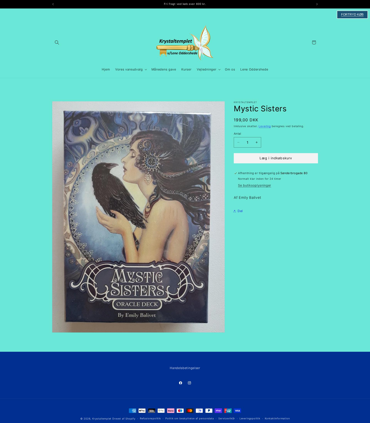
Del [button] (240, 211)
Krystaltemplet (101, 418)
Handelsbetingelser (185, 368)
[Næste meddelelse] (317, 4)
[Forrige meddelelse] (53, 4)
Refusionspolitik (150, 418)
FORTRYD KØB (352, 14)
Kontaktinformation (277, 418)
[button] (57, 42)
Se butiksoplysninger (254, 185)
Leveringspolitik (250, 418)
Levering (265, 126)
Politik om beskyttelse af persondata (189, 418)
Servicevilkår (226, 418)
